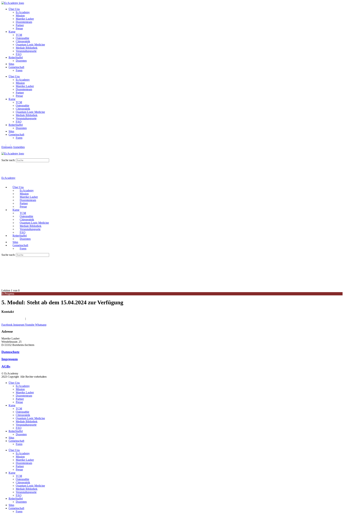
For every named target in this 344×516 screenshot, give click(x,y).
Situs (11, 63)
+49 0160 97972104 (13, 318)
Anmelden (19, 147)
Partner (20, 25)
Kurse (12, 31)
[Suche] (3, 156)
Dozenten (21, 60)
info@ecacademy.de (38, 318)
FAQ (19, 54)
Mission (20, 15)
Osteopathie (22, 38)
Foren (19, 70)
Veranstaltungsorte (26, 51)
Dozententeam (24, 21)
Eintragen (6, 147)
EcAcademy (23, 12)
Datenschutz (10, 352)
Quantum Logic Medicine (30, 44)
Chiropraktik (23, 41)
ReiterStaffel (16, 57)
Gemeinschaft (16, 67)
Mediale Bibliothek (26, 47)
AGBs (5, 366)
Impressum (9, 359)
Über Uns (14, 9)
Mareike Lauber (25, 18)
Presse (19, 28)
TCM (19, 34)
